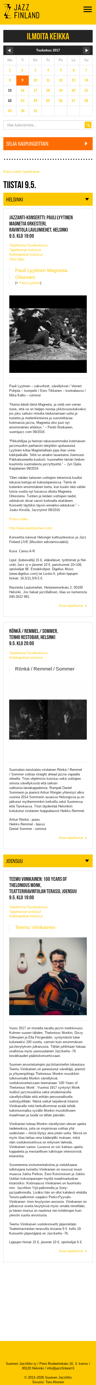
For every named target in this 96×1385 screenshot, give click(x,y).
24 (35, 101)
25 (48, 101)
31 (35, 111)
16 (22, 90)
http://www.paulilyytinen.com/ (30, 528)
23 (22, 101)
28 (86, 101)
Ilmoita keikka (48, 36)
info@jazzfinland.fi (60, 1368)
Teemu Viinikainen (35, 927)
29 (10, 111)
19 (60, 90)
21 (86, 90)
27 (73, 101)
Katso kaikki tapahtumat (21, 172)
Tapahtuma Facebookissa (28, 245)
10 (35, 80)
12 (60, 80)
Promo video (18, 519)
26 (60, 101)
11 (48, 80)
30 (22, 111)
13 (73, 80)
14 (86, 80)
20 (73, 90)
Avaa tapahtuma (71, 606)
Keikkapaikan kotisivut (26, 254)
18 (48, 90)
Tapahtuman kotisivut (25, 250)
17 (35, 90)
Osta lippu (16, 259)
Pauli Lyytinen (29, 283)
